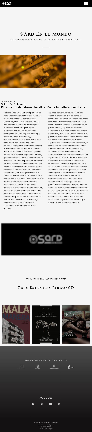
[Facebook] (33, 404)
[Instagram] (41, 404)
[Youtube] (50, 404)
